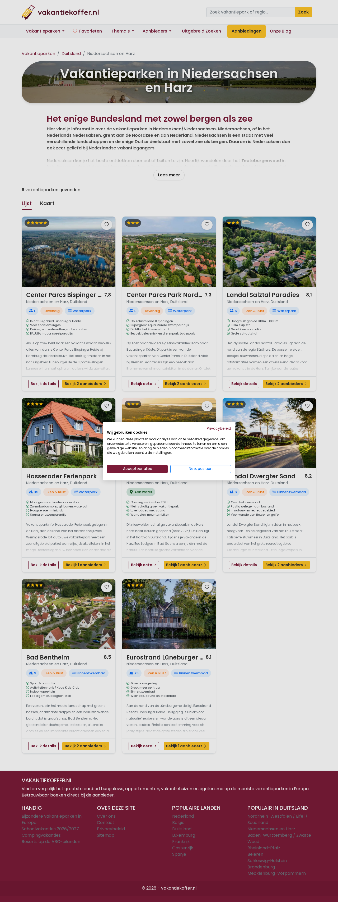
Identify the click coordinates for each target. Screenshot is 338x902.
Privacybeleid (219, 428)
